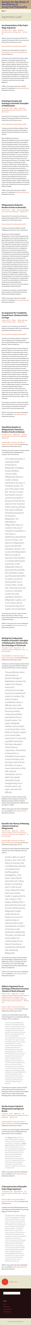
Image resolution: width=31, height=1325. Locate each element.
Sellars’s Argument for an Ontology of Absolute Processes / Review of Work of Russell (15, 988)
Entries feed (6, 1306)
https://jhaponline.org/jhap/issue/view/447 (14, 334)
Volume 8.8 (5, 656)
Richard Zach (14, 1117)
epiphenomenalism (18, 995)
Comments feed (7, 1309)
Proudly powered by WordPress (15, 1321)
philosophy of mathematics (16, 110)
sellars (25, 999)
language (26, 210)
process (21, 997)
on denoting (14, 32)
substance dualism (6, 1000)
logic (3, 211)
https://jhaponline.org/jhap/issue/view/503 (14, 46)
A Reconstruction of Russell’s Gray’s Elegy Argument (14, 1187)
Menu (3, 11)
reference (14, 832)
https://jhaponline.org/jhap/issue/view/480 (14, 124)
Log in (4, 1304)
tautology (21, 1115)
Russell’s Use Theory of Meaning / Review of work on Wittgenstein (15, 825)
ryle (6, 834)
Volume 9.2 (5, 442)
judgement (26, 995)
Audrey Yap (6, 112)
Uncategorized (19, 1191)
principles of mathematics (14, 649)
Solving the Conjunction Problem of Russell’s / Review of (15, 641)
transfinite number (15, 436)
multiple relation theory (7, 997)
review (6, 211)
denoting (4, 110)
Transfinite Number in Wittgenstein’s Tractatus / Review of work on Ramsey (13, 429)
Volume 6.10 (5, 1121)
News (18, 434)
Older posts (11, 1282)
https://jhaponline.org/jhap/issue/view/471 (14, 224)
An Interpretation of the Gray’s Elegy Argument (15, 26)
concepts (22, 108)
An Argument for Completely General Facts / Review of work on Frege (15, 315)
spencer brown (14, 1115)
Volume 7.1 (5, 1007)
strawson (10, 834)
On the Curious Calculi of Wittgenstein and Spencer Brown (13, 1108)
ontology (16, 997)
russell (19, 32)
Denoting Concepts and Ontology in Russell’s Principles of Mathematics (15, 103)
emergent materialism (7, 995)
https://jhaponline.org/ (22, 88)
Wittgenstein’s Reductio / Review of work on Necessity (14, 206)
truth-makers (12, 322)
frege (19, 210)
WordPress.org (7, 1311)
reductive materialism (13, 999)
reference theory (22, 832)
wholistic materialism (16, 1000)
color (23, 993)
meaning (9, 832)
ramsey (25, 434)
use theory (16, 834)
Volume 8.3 (5, 840)
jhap (15, 30)
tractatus (8, 436)
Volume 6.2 (5, 1199)
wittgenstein (15, 211)
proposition (4, 999)
